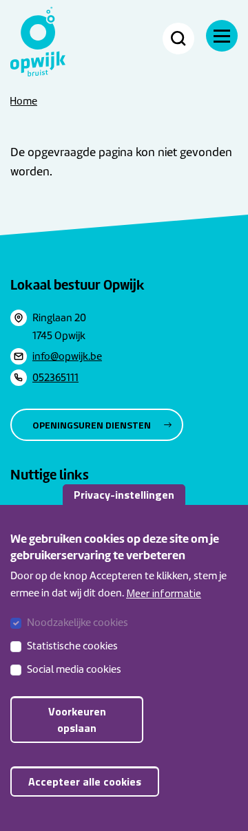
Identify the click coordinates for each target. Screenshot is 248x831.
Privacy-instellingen (124, 494)
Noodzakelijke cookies (77, 622)
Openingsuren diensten (91, 425)
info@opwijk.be (67, 356)
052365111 (55, 378)
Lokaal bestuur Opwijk (77, 285)
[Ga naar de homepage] (37, 41)
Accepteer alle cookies (84, 781)
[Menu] (222, 36)
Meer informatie (163, 593)
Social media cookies (74, 669)
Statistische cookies (72, 646)
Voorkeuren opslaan (77, 719)
